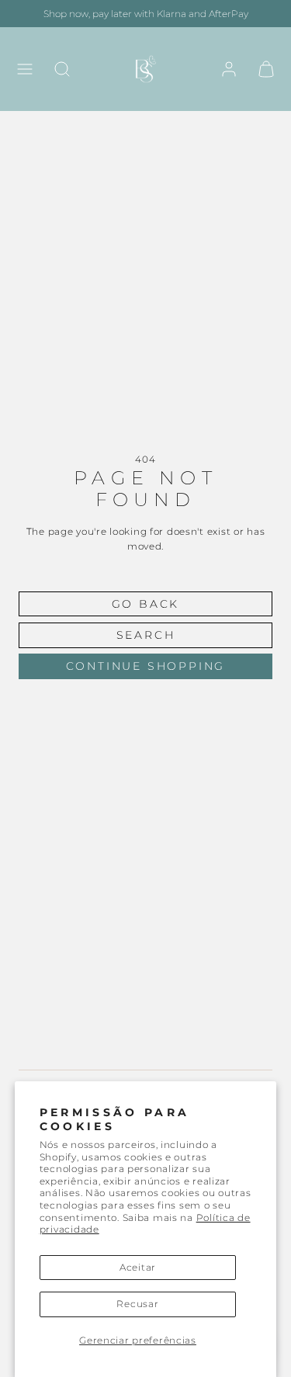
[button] (24, 69)
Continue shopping (146, 666)
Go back (146, 604)
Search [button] (145, 635)
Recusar (137, 1303)
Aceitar (138, 1267)
